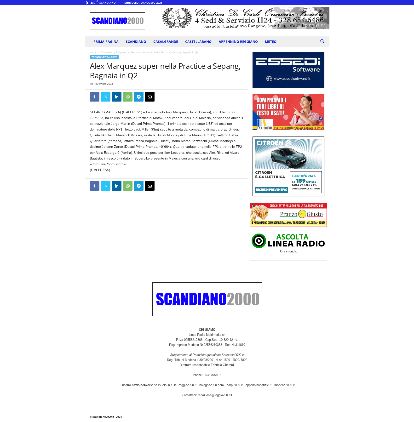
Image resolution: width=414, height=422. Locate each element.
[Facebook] (94, 97)
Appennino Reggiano (238, 41)
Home (93, 52)
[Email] (150, 97)
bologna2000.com (211, 385)
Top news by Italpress (113, 52)
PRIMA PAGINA (106, 41)
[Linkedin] (116, 97)
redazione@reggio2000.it (215, 395)
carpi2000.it (235, 385)
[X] (105, 97)
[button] (322, 41)
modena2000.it (284, 385)
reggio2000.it (188, 385)
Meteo (270, 41)
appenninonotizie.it (258, 385)
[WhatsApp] (127, 97)
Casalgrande (165, 41)
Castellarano (198, 41)
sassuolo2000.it (165, 385)
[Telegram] (139, 97)
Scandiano (136, 41)
